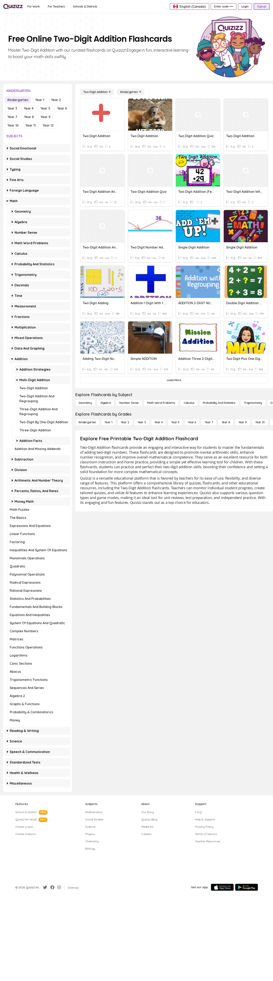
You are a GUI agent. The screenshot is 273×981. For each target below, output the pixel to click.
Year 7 (12, 117)
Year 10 (13, 125)
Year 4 (29, 108)
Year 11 (30, 125)
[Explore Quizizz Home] (13, 6)
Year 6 (62, 108)
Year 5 (45, 108)
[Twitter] (45, 887)
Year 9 (45, 117)
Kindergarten (17, 100)
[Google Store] (246, 887)
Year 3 (12, 108)
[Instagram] (59, 887)
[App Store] (222, 887)
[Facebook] (52, 887)
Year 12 (48, 125)
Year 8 (29, 117)
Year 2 (56, 100)
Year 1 (39, 100)
